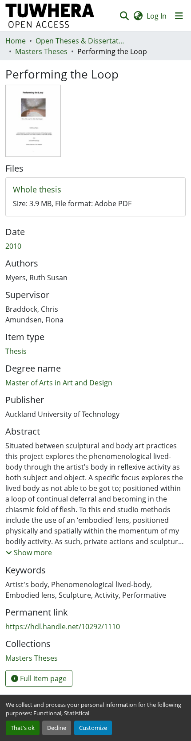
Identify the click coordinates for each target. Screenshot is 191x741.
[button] (50, 16)
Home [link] (15, 41)
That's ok (23, 728)
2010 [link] (13, 246)
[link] (95, 190)
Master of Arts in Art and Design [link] (58, 383)
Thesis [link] (16, 351)
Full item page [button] (42, 678)
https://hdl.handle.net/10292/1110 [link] (62, 626)
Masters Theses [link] (41, 51)
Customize (93, 728)
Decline (56, 728)
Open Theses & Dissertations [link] (80, 41)
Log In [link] (157, 16)
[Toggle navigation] (179, 16)
